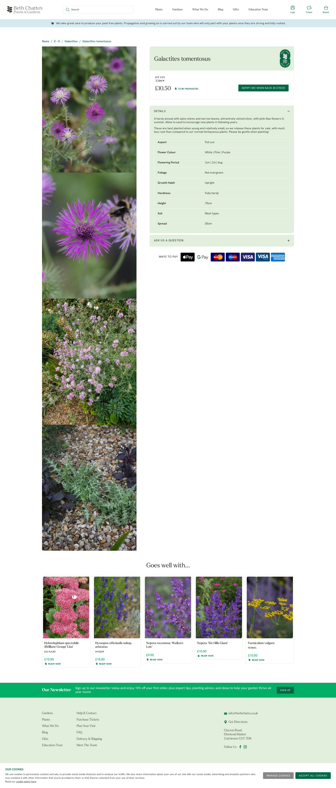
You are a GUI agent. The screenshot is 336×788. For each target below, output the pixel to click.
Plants (159, 9)
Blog (220, 9)
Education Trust (258, 9)
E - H (57, 41)
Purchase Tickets (88, 719)
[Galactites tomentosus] (89, 109)
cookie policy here (26, 781)
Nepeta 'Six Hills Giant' (212, 643)
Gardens (177, 9)
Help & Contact (87, 713)
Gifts (236, 9)
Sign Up (285, 690)
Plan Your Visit (86, 726)
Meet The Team (87, 745)
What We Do (200, 9)
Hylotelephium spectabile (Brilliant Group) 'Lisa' (61, 645)
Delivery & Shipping (89, 739)
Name (45, 41)
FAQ (79, 732)
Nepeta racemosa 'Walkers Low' (164, 645)
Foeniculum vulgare (261, 643)
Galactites (71, 41)
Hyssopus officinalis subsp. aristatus (113, 645)
